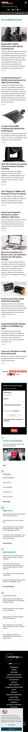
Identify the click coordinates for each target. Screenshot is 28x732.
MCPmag (14, 682)
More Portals (6, 501)
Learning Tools (7, 492)
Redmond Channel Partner (14, 695)
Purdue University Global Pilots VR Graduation (12, 299)
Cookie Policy (19, 721)
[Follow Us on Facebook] (15, 9)
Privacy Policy (16, 411)
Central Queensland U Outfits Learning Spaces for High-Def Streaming (13, 80)
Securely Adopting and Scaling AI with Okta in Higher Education (14, 515)
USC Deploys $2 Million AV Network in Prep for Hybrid (13, 192)
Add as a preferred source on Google (10, 6)
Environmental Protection (14, 677)
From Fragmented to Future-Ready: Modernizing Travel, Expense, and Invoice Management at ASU (13, 528)
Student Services (8, 496)
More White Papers (8, 586)
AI (12, 13)
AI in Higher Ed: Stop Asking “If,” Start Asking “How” (13, 574)
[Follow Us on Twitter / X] (10, 9)
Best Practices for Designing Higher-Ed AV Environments (13, 617)
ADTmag (14, 670)
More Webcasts (7, 543)
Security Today (14, 697)
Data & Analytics (7, 487)
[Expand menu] (25, 3)
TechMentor (14, 702)
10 (14, 374)
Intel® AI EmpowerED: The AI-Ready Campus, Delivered (13, 609)
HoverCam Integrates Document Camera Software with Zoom (11, 214)
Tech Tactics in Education (14, 704)
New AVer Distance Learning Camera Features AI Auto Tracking (14, 166)
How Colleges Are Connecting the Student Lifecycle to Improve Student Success (14, 626)
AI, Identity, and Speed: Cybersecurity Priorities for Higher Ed (13, 445)
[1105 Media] (14, 663)
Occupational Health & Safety (14, 687)
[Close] (21, 710)
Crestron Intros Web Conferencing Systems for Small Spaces (12, 128)
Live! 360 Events (14, 680)
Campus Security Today (14, 675)
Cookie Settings (11, 724)
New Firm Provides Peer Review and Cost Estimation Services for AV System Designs (13, 255)
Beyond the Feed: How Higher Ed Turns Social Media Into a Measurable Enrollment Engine (13, 600)
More (4, 465)
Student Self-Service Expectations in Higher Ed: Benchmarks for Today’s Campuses (13, 557)
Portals (7, 474)
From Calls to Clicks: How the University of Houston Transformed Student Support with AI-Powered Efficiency (13, 566)
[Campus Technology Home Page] (7, 3)
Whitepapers (9, 552)
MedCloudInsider (14, 685)
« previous (5, 371)
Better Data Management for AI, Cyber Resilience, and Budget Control (14, 580)
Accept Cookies (11, 729)
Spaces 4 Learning (14, 699)
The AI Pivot (14, 707)
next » (18, 374)
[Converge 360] (14, 657)
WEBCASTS (8, 510)
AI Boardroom (14, 667)
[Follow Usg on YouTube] (17, 9)
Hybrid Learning (19, 13)
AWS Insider (14, 672)
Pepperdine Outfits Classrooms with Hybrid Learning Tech (12, 46)
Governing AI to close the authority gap (13, 521)
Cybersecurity (7, 482)
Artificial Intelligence (9, 478)
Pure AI (14, 690)
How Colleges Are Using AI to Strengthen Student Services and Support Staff (12, 636)
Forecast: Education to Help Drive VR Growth (13, 352)
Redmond (14, 692)
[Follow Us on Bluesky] (13, 9)
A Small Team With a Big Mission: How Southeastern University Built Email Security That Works (14, 536)
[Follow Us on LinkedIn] (8, 9)
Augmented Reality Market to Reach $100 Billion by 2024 (13, 326)
